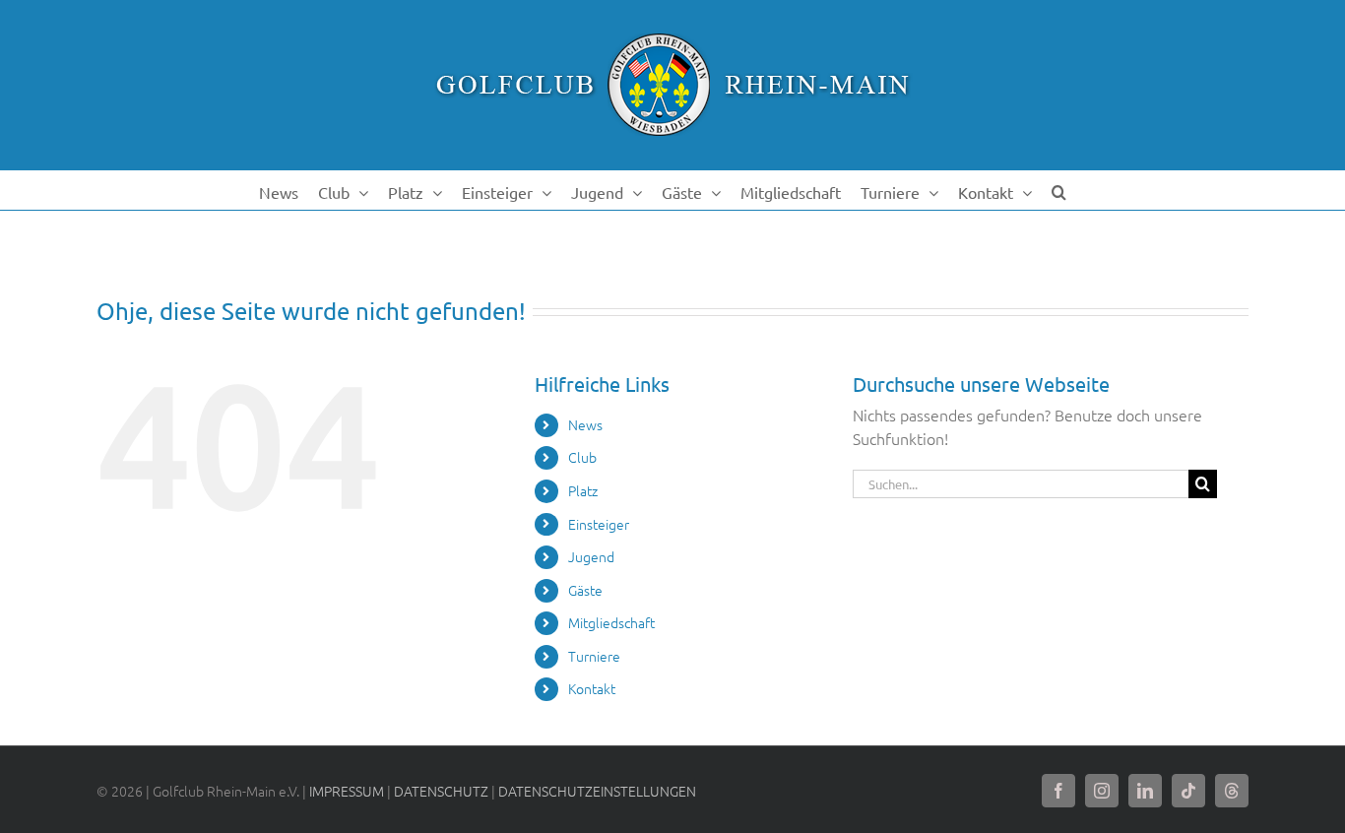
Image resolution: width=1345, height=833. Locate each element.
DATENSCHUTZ (441, 791)
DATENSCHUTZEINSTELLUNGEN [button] (597, 791)
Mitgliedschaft (611, 622)
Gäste (585, 590)
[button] (1059, 190)
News (585, 424)
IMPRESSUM (346, 791)
